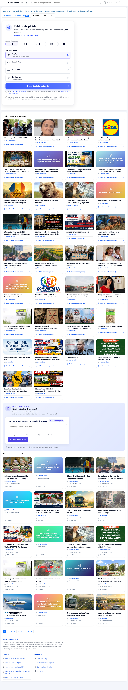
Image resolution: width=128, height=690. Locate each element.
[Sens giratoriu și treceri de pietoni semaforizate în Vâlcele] (17, 259)
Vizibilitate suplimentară (43, 15)
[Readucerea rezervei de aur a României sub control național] (17, 196)
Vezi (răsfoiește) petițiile (42, 3)
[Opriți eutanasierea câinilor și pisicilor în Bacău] (110, 353)
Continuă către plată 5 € (39, 86)
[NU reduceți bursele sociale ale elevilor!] (79, 259)
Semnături (22, 15)
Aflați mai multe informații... (27, 35)
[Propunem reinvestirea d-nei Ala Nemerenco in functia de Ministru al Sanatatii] (48, 353)
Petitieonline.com (15, 3)
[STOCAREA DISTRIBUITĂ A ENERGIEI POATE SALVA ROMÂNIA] (79, 165)
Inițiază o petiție (112, 3)
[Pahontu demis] (79, 352)
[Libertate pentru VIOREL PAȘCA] (17, 132)
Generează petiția (19, 439)
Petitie (8, 15)
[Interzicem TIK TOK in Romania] (110, 195)
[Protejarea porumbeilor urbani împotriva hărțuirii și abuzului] (48, 165)
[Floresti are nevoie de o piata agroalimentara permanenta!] (79, 290)
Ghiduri (6, 655)
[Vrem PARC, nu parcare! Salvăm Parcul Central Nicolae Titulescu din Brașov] (110, 165)
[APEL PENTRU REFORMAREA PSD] (79, 227)
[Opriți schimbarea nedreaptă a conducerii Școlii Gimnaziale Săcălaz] (110, 290)
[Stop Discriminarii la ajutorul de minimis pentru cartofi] (110, 228)
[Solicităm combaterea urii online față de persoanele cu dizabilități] (48, 133)
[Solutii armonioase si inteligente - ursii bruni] (48, 196)
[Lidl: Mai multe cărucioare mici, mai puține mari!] (110, 133)
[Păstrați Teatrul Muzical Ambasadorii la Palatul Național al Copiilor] (48, 385)
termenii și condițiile (19, 91)
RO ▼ (30, 2)
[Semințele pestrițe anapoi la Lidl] (110, 321)
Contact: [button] (56, 3)
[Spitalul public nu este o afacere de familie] (17, 353)
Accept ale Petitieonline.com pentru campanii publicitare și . (38, 92)
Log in (101, 3)
